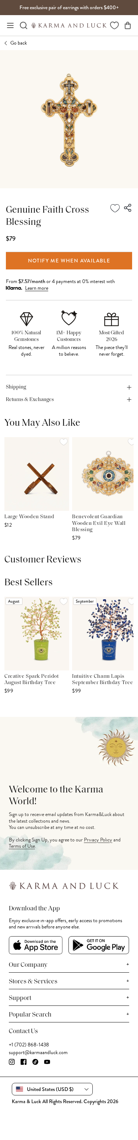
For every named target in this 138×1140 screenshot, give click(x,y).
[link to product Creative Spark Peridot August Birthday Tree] (36, 633)
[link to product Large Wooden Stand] (36, 474)
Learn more (36, 288)
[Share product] (128, 208)
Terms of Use (22, 846)
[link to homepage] (69, 25)
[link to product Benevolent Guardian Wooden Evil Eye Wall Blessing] (104, 474)
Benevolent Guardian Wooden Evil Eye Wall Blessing (98, 523)
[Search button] (23, 25)
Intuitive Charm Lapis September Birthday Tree (102, 680)
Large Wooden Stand (29, 517)
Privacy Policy (98, 840)
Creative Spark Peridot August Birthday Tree (31, 680)
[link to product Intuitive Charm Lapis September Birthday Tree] (104, 633)
